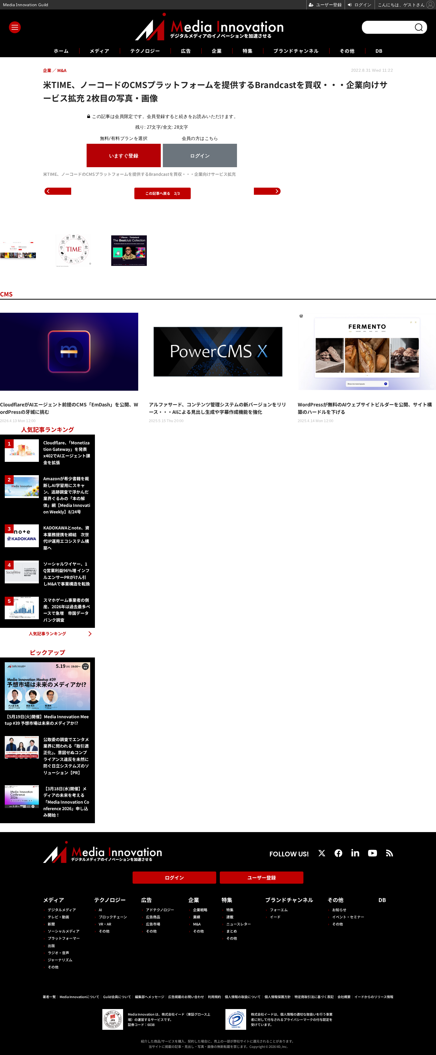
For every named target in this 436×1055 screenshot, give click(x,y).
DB (379, 50)
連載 (229, 916)
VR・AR (105, 923)
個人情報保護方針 (278, 996)
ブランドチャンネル (296, 50)
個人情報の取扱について (243, 996)
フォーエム (279, 909)
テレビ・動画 (58, 916)
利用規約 (214, 996)
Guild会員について (117, 996)
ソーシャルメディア (63, 930)
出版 (51, 945)
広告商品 (153, 916)
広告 (186, 50)
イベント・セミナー (348, 916)
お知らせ (339, 909)
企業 (217, 50)
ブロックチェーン (113, 916)
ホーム (61, 51)
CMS (6, 294)
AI (100, 909)
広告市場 (153, 923)
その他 (347, 50)
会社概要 (344, 996)
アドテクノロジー (160, 909)
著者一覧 (49, 996)
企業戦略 (200, 909)
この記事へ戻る (162, 193)
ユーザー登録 (261, 877)
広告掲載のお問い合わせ (186, 996)
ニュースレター (238, 923)
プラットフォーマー (64, 938)
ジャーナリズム (60, 959)
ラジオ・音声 (58, 952)
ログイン (174, 877)
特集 (248, 50)
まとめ (231, 930)
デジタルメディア (62, 909)
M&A (197, 923)
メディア (99, 50)
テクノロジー (145, 50)
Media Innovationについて (79, 996)
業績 (196, 916)
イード (275, 916)
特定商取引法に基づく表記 (314, 996)
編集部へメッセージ (149, 996)
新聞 (51, 923)
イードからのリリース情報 (373, 996)
